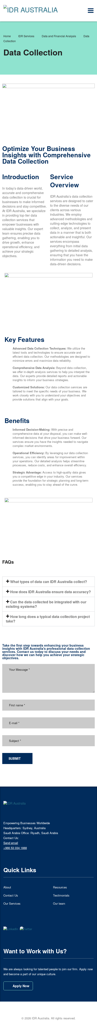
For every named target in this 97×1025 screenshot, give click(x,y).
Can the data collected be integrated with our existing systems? (46, 604)
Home (7, 36)
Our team (59, 903)
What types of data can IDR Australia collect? (48, 581)
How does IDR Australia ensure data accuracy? (50, 591)
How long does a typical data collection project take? (48, 619)
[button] (48, 582)
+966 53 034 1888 (15, 848)
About (7, 887)
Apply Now (21, 986)
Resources (60, 887)
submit (15, 758)
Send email (10, 843)
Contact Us (10, 895)
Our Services (12, 903)
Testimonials (61, 895)
